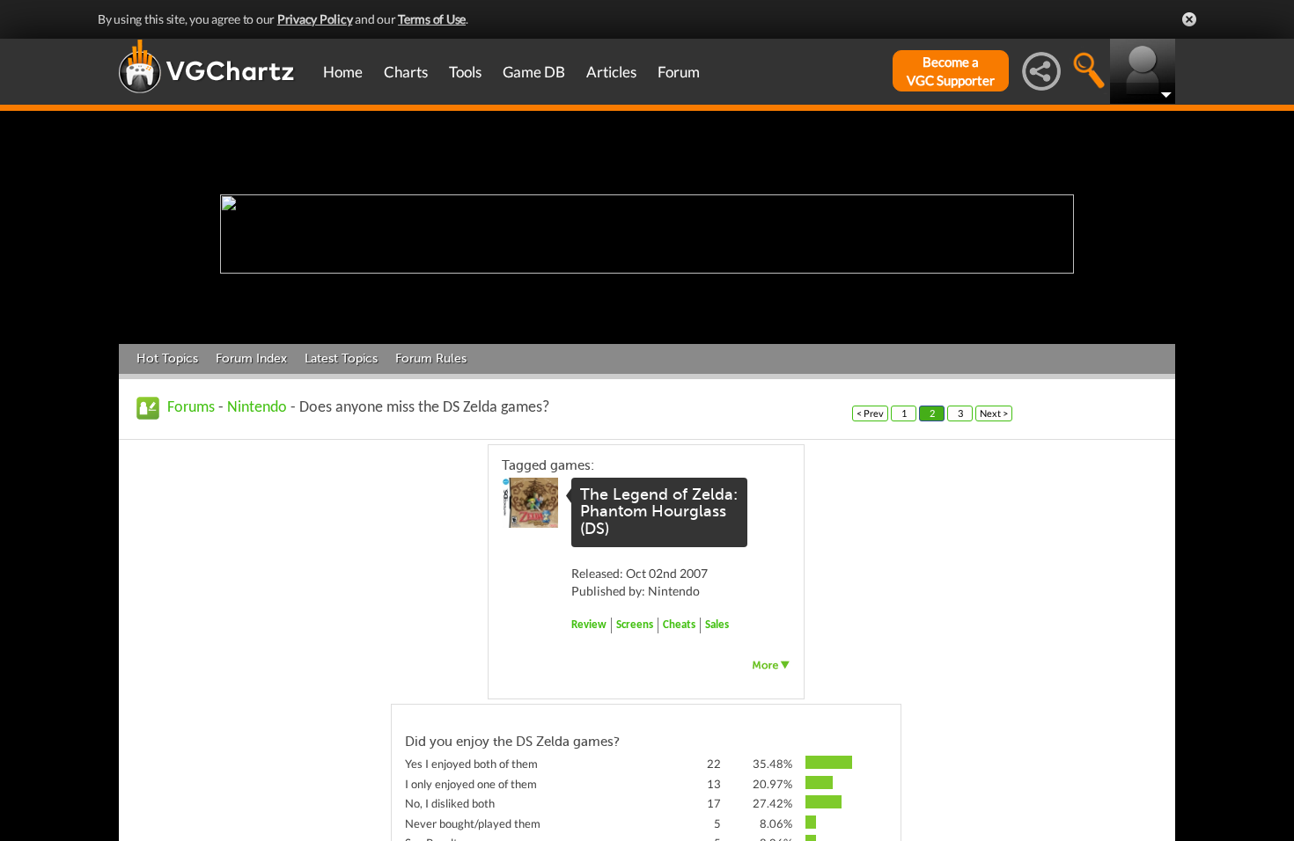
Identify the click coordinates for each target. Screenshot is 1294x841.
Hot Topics (167, 358)
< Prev (870, 413)
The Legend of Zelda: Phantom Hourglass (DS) (659, 512)
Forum (679, 71)
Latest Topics (341, 358)
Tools (465, 71)
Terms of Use (432, 18)
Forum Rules (431, 358)
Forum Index (251, 358)
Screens (634, 625)
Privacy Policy (315, 18)
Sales (717, 625)
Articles (611, 71)
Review (589, 625)
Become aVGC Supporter (951, 71)
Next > (994, 413)
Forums (191, 407)
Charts (406, 71)
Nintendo (257, 407)
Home (343, 71)
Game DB (534, 71)
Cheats (679, 625)
